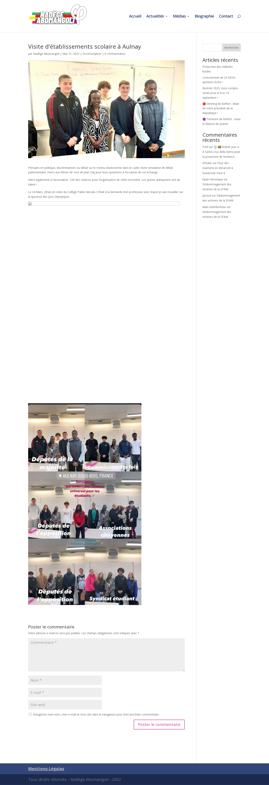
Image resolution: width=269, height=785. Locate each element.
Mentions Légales (46, 768)
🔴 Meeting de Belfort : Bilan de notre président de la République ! (220, 108)
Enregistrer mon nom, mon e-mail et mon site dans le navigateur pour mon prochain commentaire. (96, 714)
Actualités (155, 17)
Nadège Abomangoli (46, 54)
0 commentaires (115, 54)
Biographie (204, 17)
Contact (226, 17)
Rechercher (231, 47)
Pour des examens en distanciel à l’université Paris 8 (217, 168)
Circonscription (92, 54)
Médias (179, 17)
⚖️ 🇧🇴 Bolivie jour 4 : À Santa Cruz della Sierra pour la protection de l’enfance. (221, 152)
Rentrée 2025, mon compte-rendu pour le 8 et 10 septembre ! (220, 92)
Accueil (135, 17)
